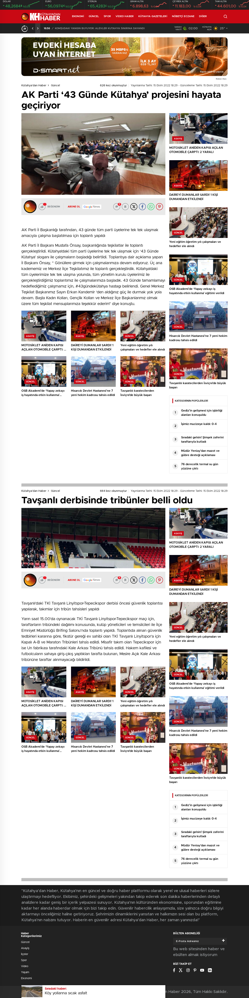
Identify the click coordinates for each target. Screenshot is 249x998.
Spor (107, 16)
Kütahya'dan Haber (33, 85)
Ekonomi (78, 16)
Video (24, 966)
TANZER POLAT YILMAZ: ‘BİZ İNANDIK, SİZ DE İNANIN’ (89, 28)
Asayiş (25, 948)
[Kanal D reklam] (124, 56)
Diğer (203, 16)
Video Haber (125, 16)
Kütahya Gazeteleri (152, 16)
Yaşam (25, 972)
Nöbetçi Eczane (183, 16)
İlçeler (24, 954)
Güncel (94, 16)
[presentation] (32, 28)
